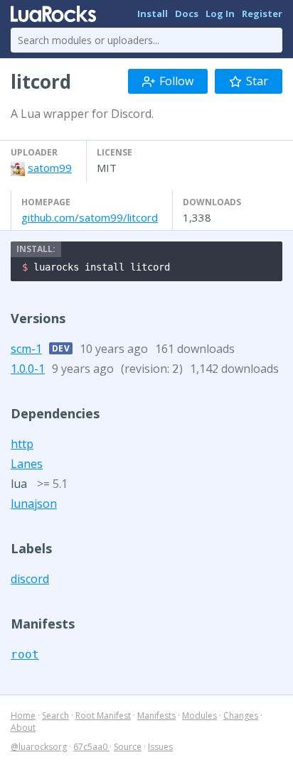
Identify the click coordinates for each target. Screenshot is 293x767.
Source (128, 747)
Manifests (156, 715)
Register (262, 13)
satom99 (50, 168)
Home (23, 715)
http (22, 444)
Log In (220, 13)
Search (55, 715)
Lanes (27, 464)
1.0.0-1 (28, 368)
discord (30, 579)
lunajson (34, 503)
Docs (186, 13)
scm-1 (26, 349)
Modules (199, 715)
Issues (160, 747)
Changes (240, 715)
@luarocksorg (39, 747)
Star (257, 81)
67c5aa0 (91, 747)
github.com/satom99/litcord (89, 217)
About (23, 728)
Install (152, 13)
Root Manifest (103, 715)
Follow (176, 81)
